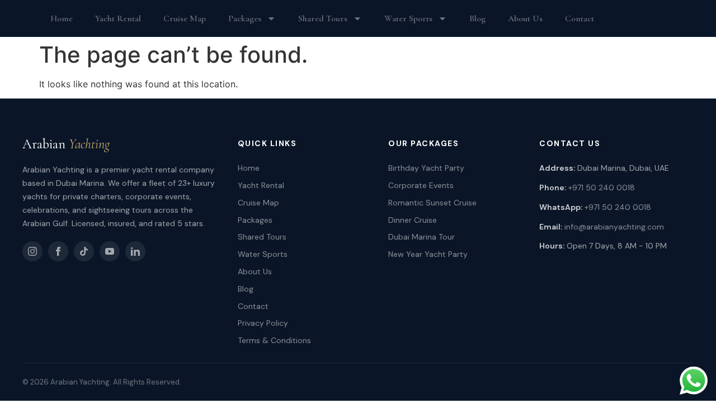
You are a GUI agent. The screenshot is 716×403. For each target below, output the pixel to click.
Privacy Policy (263, 323)
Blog (477, 18)
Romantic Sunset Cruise (432, 203)
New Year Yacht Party (428, 254)
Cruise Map (184, 18)
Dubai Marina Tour (421, 237)
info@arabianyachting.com (614, 227)
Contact (579, 18)
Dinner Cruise (412, 220)
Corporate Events (421, 185)
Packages (244, 18)
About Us (525, 18)
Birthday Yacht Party (426, 168)
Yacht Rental (118, 18)
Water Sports (408, 18)
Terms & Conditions (274, 340)
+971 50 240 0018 (601, 187)
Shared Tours (322, 18)
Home (61, 18)
